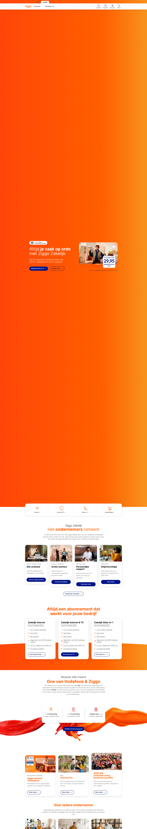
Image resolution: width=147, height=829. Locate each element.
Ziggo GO (98, 7)
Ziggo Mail (105, 7)
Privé (38, 2)
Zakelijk (45, 2)
